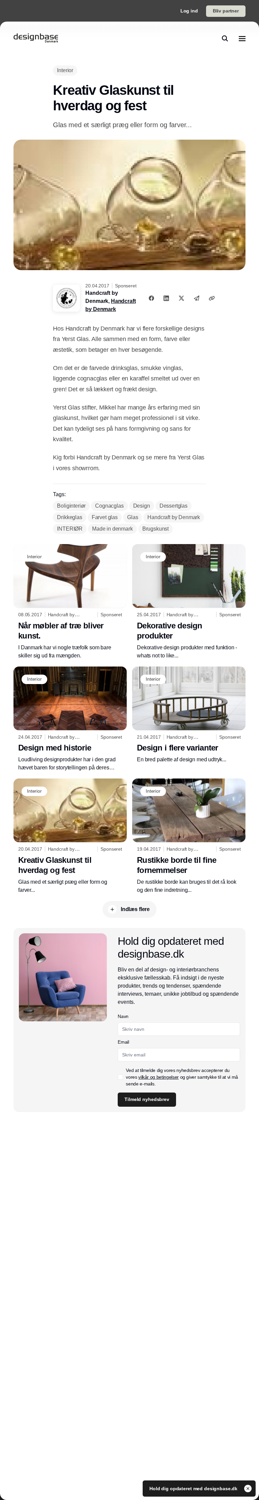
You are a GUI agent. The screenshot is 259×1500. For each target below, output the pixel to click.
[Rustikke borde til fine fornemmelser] (189, 836)
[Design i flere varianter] (189, 715)
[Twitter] (181, 298)
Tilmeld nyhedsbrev (146, 1099)
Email (123, 1042)
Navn (123, 1016)
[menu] (242, 38)
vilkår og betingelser (158, 1077)
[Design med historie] (70, 719)
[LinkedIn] (166, 298)
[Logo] (35, 38)
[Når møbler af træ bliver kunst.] (70, 602)
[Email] (197, 298)
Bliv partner (226, 10)
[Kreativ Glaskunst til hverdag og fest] (70, 836)
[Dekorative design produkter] (189, 602)
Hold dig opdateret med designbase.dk (194, 1488)
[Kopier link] (212, 298)
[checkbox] (120, 1077)
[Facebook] (151, 298)
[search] (225, 38)
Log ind (189, 10)
